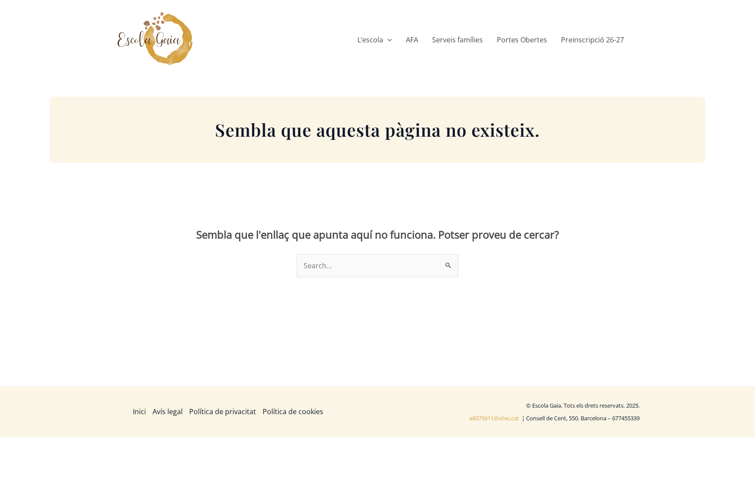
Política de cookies (293, 411)
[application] (387, 39)
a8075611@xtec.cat (494, 418)
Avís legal (167, 411)
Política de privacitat (222, 411)
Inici (139, 411)
